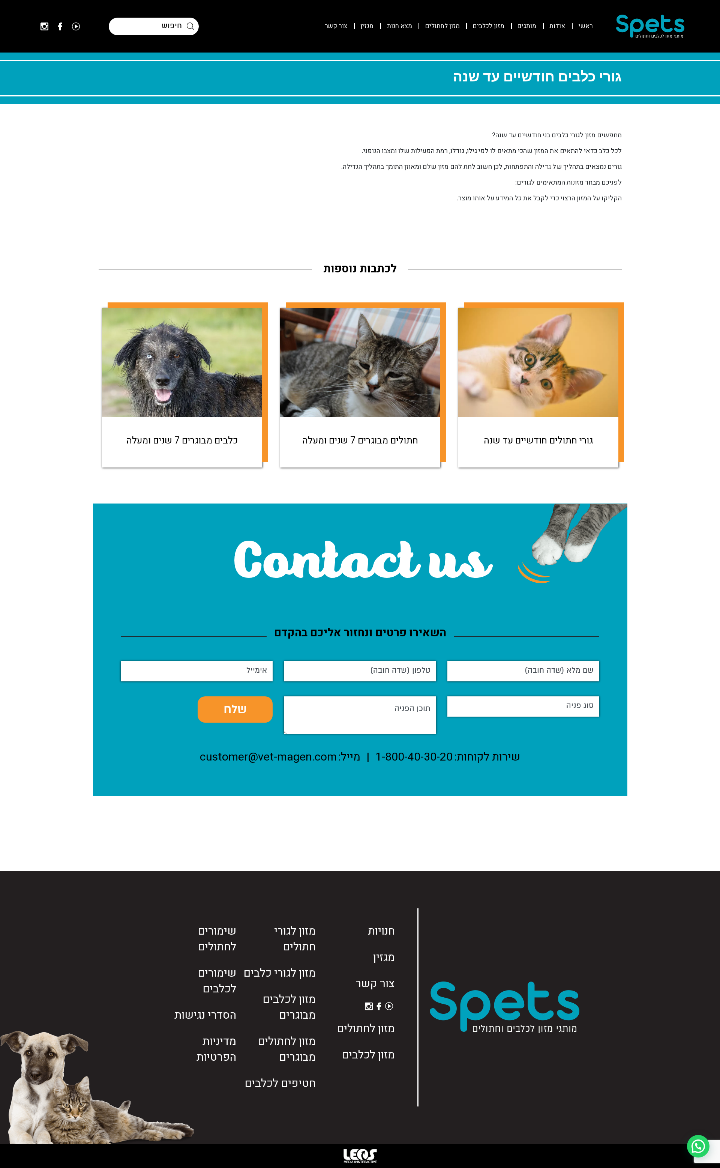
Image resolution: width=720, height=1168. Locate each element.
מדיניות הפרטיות (216, 1049)
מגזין (367, 26)
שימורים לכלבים (217, 981)
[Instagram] (44, 26)
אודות (557, 26)
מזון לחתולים (442, 26)
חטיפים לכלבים (280, 1083)
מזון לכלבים (488, 26)
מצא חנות (399, 26)
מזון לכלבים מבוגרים (289, 1007)
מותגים (527, 26)
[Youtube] (76, 26)
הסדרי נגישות (205, 1015)
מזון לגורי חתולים (295, 939)
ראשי (586, 26)
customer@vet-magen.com (268, 757)
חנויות (381, 931)
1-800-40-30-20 (414, 757)
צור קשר (336, 26)
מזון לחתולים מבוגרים (287, 1049)
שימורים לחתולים (217, 939)
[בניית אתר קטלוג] (360, 1156)
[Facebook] (60, 26)
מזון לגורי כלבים (279, 973)
